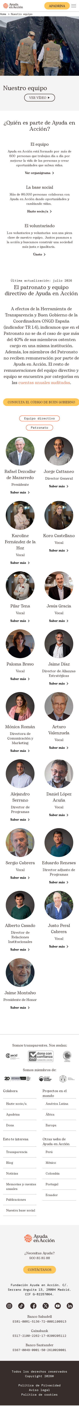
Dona (10, 1125)
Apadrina (13, 1114)
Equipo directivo (39, 418)
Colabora (10, 1091)
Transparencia (16, 1152)
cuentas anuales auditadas (44, 383)
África (50, 1114)
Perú (49, 1152)
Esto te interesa (15, 1139)
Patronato (39, 428)
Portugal (52, 1184)
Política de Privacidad (39, 1385)
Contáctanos (39, 1270)
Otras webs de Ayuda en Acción (56, 1141)
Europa (51, 1125)
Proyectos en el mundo (55, 1093)
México (51, 1163)
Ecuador (52, 1195)
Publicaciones (16, 1199)
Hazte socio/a (16, 1104)
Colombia (53, 1173)
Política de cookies (39, 1394)
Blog (9, 1163)
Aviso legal (39, 1390)
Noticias (12, 1173)
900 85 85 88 (39, 1258)
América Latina (57, 1104)
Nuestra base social (20, 1210)
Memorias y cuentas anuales (21, 1186)
